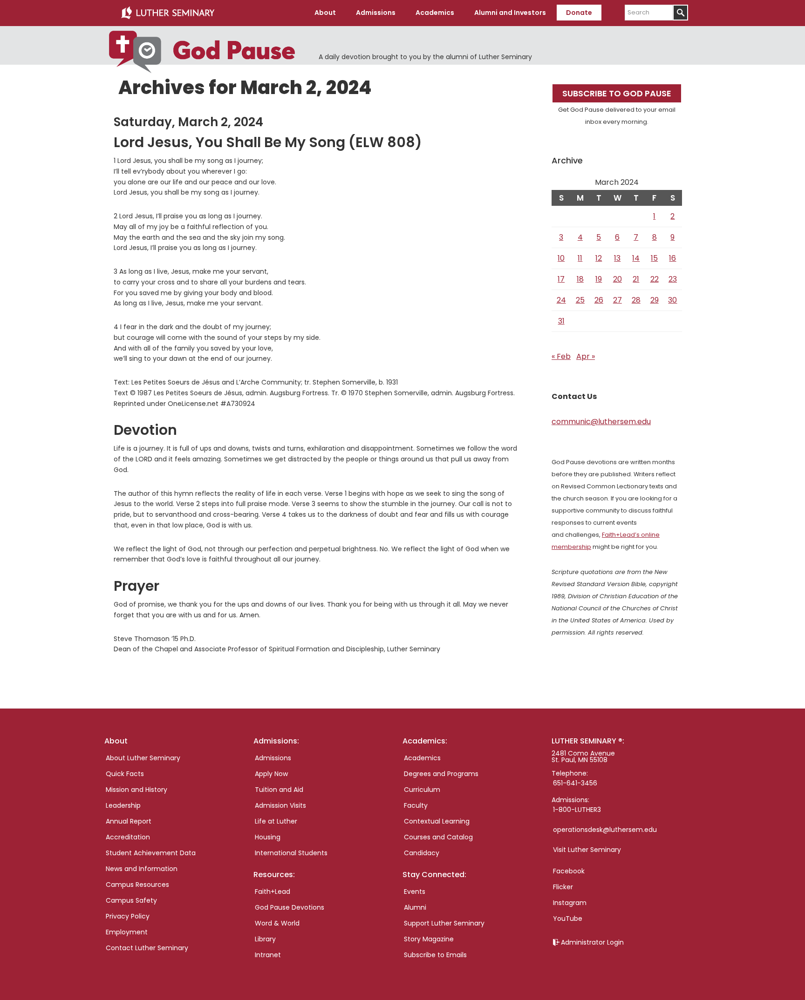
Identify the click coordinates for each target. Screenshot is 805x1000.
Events (414, 891)
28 (636, 300)
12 (598, 258)
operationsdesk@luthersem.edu (605, 829)
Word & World (277, 923)
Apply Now (271, 773)
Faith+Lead (272, 891)
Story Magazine (429, 939)
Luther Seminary (167, 13)
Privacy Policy (128, 916)
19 (598, 279)
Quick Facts (125, 773)
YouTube (567, 918)
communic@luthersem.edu (601, 421)
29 (654, 300)
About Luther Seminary (143, 758)
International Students (291, 853)
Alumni (415, 907)
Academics (422, 758)
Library (265, 939)
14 (636, 258)
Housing (267, 837)
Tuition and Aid (279, 789)
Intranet (268, 954)
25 (580, 300)
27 (617, 300)
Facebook (569, 871)
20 (617, 279)
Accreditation (128, 837)
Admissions (273, 758)
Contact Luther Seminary (147, 948)
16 (672, 258)
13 (617, 258)
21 (636, 279)
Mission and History (136, 789)
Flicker (563, 887)
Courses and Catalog (438, 837)
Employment (127, 932)
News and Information (141, 868)
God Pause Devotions (289, 907)
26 (598, 300)
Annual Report (128, 821)
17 (561, 279)
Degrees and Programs (441, 773)
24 (561, 300)
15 (654, 258)
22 (654, 279)
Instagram (570, 902)
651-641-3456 (575, 783)
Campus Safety (131, 900)
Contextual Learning (437, 821)
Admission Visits (280, 805)
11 (580, 258)
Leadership (123, 805)
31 (561, 321)
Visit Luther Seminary (587, 849)
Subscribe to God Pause (616, 93)
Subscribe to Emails (435, 954)
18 (580, 279)
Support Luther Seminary (444, 923)
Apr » (585, 356)
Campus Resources (137, 884)
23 (673, 279)
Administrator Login (592, 942)
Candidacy (421, 853)
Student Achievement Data (151, 853)
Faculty (416, 805)
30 (672, 300)
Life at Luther (276, 821)
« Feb (561, 356)
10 (561, 258)
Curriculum (422, 789)
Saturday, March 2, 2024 (188, 122)
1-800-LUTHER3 (577, 809)
